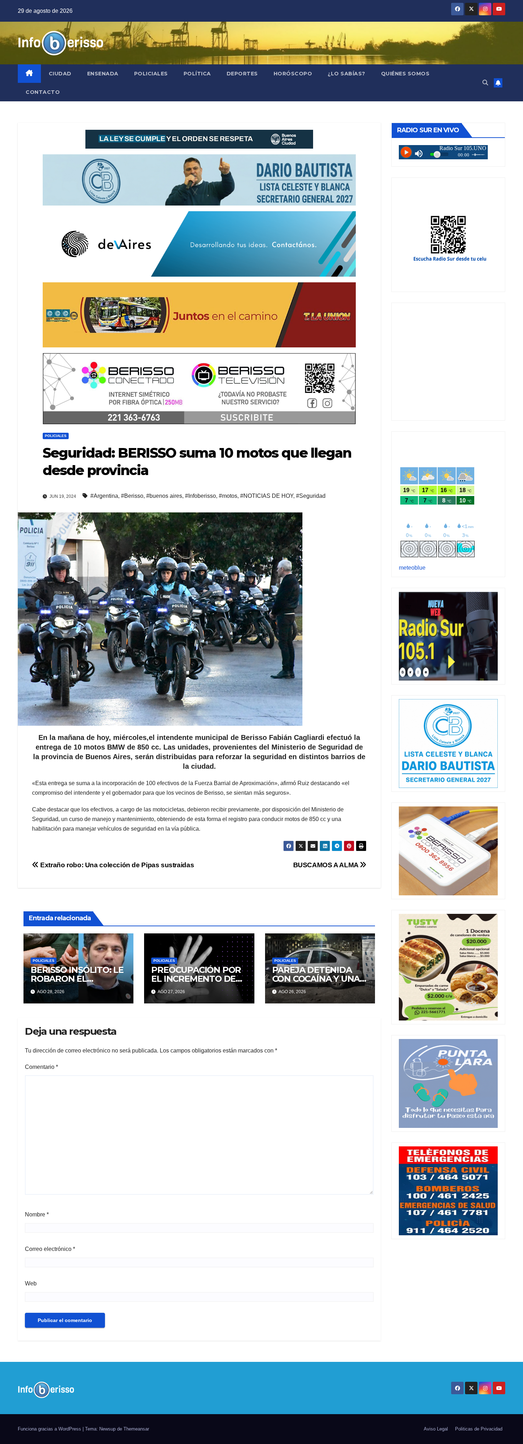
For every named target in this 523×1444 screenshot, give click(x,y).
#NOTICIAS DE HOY (266, 496)
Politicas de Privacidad (478, 1429)
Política (197, 73)
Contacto (43, 92)
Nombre (37, 1214)
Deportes (242, 73)
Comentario (41, 1067)
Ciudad (60, 73)
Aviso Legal (436, 1429)
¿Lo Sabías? (346, 73)
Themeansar (136, 1429)
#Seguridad (311, 496)
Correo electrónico (50, 1249)
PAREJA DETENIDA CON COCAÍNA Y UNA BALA (316, 979)
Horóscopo (293, 73)
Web (31, 1283)
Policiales (151, 73)
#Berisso (132, 496)
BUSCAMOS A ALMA (326, 865)
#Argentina (104, 496)
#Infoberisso (200, 496)
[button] (485, 83)
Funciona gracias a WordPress (50, 1429)
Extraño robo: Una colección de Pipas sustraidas (116, 865)
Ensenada (102, 73)
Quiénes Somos (405, 73)
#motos (228, 496)
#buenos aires (164, 496)
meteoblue (412, 568)
